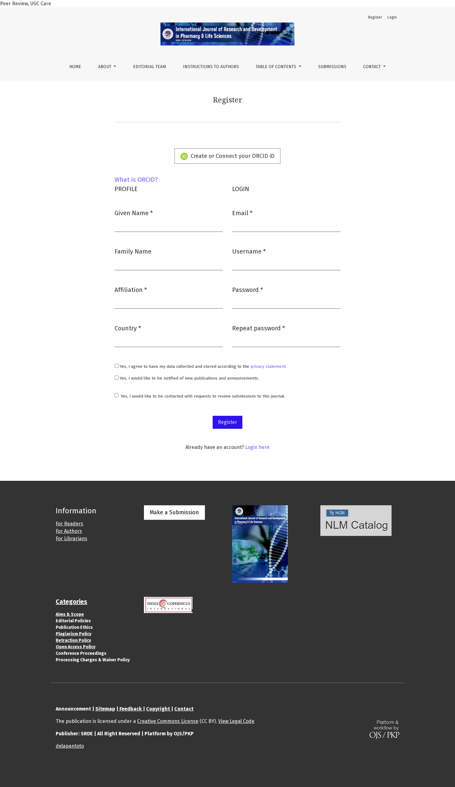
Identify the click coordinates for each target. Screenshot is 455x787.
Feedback (130, 709)
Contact (372, 66)
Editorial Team (149, 66)
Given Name (134, 213)
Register (375, 17)
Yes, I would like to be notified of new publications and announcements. (189, 378)
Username (249, 251)
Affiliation (131, 289)
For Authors (69, 531)
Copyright (158, 709)
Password (247, 289)
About (105, 66)
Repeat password (258, 328)
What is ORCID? (136, 179)
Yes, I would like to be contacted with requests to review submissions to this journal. (203, 396)
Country (128, 328)
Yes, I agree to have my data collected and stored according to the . (203, 366)
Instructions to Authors (211, 66)
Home (75, 66)
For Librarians (71, 538)
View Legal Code (236, 721)
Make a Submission (174, 512)
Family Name (133, 251)
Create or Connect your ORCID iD (232, 156)
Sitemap (105, 709)
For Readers (69, 524)
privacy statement (268, 366)
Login (392, 17)
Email (242, 213)
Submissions (332, 66)
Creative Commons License (167, 721)
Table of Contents (276, 66)
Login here (257, 447)
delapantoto (70, 746)
